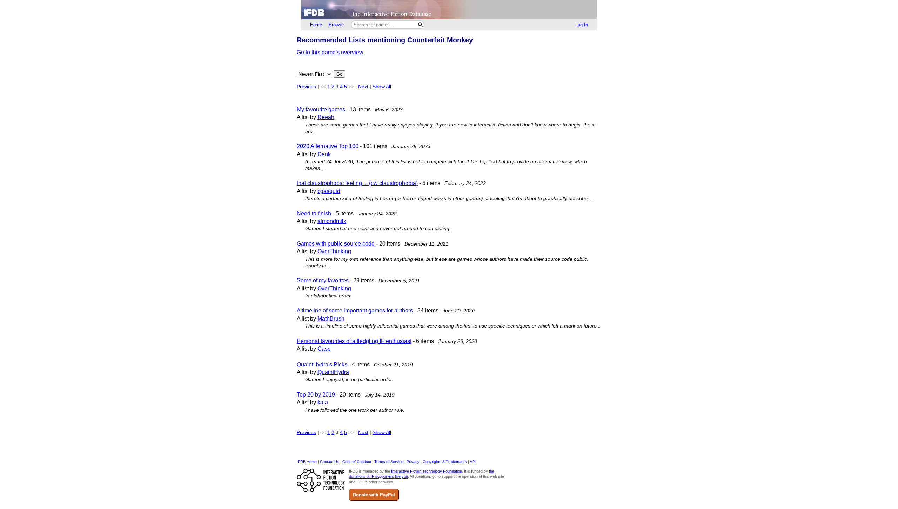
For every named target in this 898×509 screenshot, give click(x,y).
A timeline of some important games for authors (355, 311)
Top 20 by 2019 (316, 395)
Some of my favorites (323, 280)
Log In (581, 24)
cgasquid (328, 191)
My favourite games (321, 109)
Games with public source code (336, 244)
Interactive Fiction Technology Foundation (426, 471)
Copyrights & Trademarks (445, 462)
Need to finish (314, 213)
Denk (324, 154)
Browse (336, 24)
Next (363, 86)
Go (339, 74)
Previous (306, 86)
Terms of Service (388, 462)
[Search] (420, 24)
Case (324, 349)
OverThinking (334, 251)
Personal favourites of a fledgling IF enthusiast (354, 341)
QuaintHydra (333, 372)
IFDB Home (307, 462)
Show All (382, 86)
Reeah (325, 117)
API (473, 462)
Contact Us (329, 462)
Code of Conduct (356, 462)
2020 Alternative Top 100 (327, 146)
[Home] (449, 9)
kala (322, 402)
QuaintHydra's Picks (322, 364)
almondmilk (331, 221)
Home (316, 24)
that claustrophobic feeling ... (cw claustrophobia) (357, 183)
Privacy (413, 462)
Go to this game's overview (330, 52)
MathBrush (330, 319)
